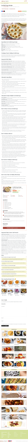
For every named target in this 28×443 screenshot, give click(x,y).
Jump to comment (15, 192)
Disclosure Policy (16, 434)
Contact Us (21, 432)
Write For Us (15, 433)
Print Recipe (19, 11)
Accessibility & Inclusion (23, 433)
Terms (21, 434)
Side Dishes (9, 434)
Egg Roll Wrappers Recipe (5, 336)
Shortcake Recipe (16, 359)
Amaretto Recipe (16, 344)
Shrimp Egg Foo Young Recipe (6, 344)
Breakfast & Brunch (3, 434)
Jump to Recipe (24, 11)
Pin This (19, 190)
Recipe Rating (3, 303)
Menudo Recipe (16, 367)
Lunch (8, 432)
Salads (8, 433)
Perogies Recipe (4, 367)
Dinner (2, 437)
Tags (8, 437)
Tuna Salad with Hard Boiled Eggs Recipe (19, 336)
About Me (15, 432)
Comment (3, 306)
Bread (2, 433)
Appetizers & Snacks (4, 432)
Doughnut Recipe (4, 359)
